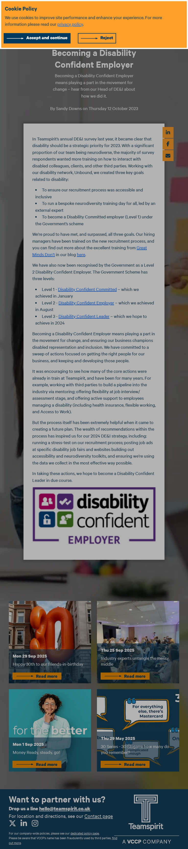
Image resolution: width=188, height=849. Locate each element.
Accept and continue (47, 37)
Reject (106, 37)
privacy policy (70, 24)
